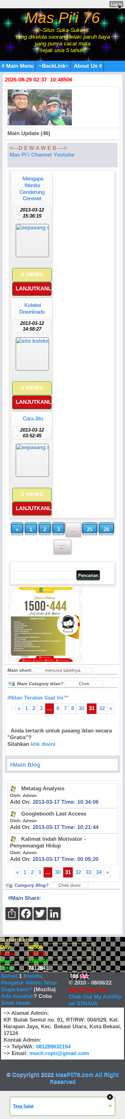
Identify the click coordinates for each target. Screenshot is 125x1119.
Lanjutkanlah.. (34, 289)
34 (99, 872)
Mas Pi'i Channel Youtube (42, 155)
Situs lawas (15, 1003)
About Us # (88, 66)
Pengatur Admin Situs (29, 983)
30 (81, 708)
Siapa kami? (16, 989)
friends (32, 976)
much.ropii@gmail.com (59, 1053)
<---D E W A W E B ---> (38, 148)
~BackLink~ (54, 66)
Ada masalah (17, 996)
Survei (10, 976)
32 (102, 708)
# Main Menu (18, 66)
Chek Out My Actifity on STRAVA (95, 1000)
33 (88, 872)
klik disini (43, 744)
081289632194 (53, 1047)
